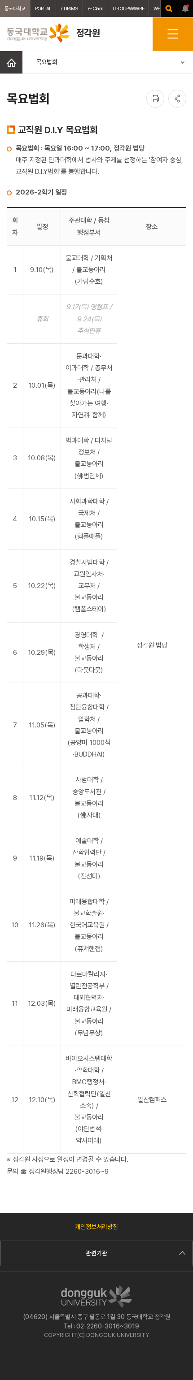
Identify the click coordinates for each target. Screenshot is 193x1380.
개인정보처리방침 (96, 1226)
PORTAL (43, 8)
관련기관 (96, 1253)
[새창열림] (168, 8)
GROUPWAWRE (128, 8)
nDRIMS (69, 8)
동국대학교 (15, 8)
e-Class (95, 8)
